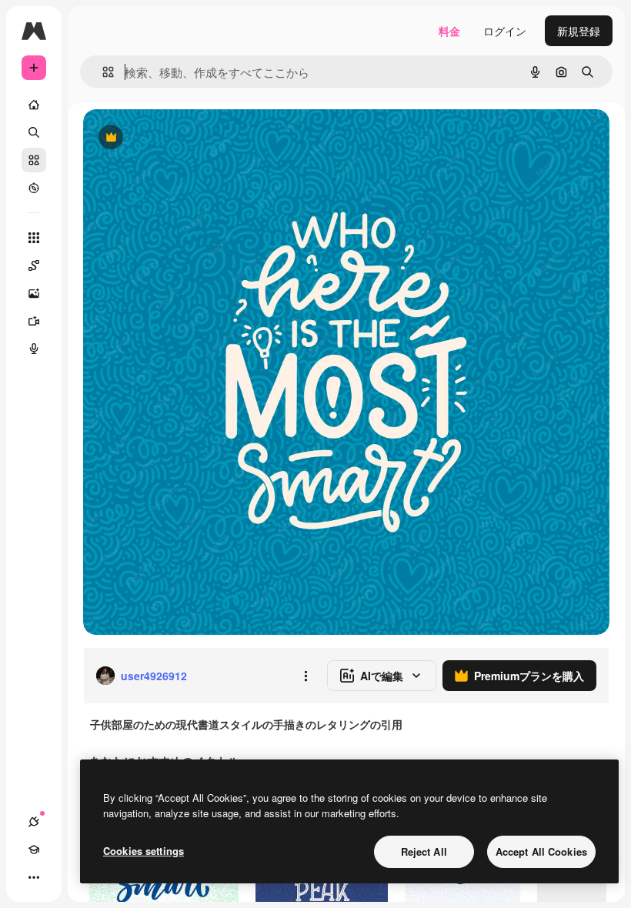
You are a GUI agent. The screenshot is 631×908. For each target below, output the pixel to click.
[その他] (34, 877)
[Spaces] (34, 265)
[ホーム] (34, 104)
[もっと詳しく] (34, 187)
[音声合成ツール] (34, 348)
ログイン (504, 30)
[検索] (34, 132)
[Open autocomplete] (102, 72)
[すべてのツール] (34, 237)
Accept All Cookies (541, 851)
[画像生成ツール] (34, 293)
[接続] (34, 822)
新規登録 (578, 30)
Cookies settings (143, 850)
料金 (449, 30)
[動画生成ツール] (34, 321)
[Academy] (34, 849)
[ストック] (34, 160)
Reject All (424, 851)
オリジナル (189, 138)
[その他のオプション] (305, 675)
